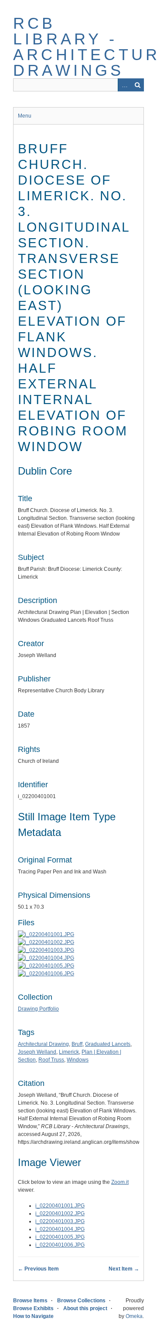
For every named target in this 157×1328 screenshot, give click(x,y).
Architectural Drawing (43, 1044)
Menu (24, 116)
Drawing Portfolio (38, 1009)
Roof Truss (51, 1060)
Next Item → (124, 1269)
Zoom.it (120, 1182)
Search (137, 84)
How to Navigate (33, 1316)
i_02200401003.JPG (60, 1221)
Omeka (134, 1316)
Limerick (69, 1052)
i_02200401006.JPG (60, 1245)
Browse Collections (81, 1301)
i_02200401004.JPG (60, 1229)
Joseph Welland (37, 1052)
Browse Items (30, 1301)
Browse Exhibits (33, 1308)
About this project (85, 1308)
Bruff (77, 1044)
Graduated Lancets (107, 1044)
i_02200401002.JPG (60, 1213)
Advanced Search (124, 84)
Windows (78, 1060)
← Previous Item (38, 1269)
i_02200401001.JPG (60, 1206)
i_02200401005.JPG (60, 1237)
